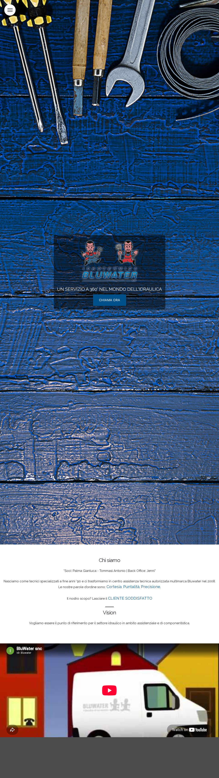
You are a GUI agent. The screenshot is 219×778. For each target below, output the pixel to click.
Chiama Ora (109, 300)
